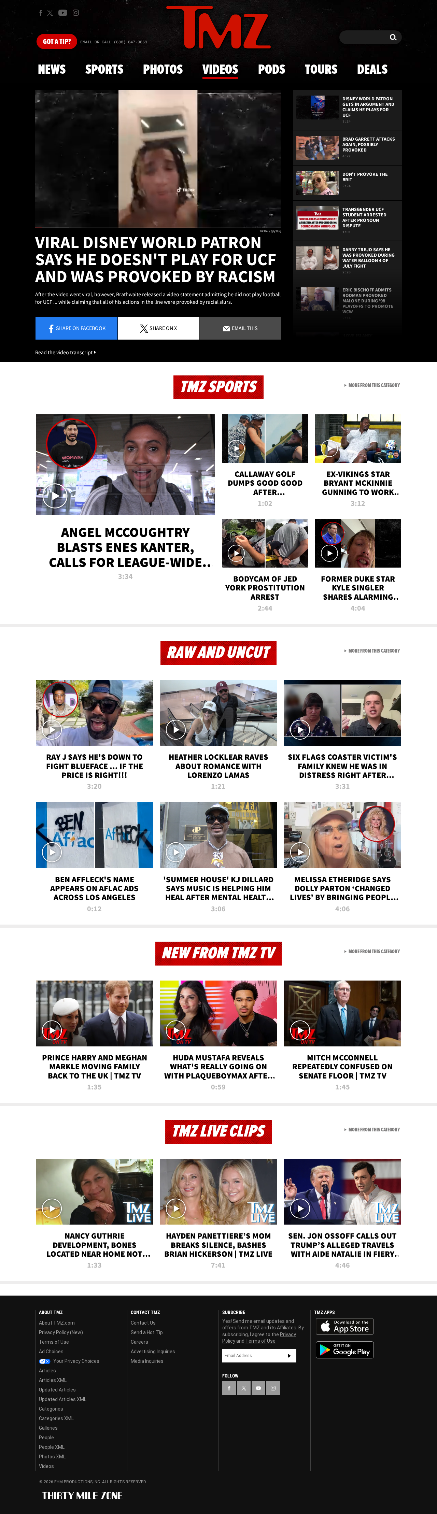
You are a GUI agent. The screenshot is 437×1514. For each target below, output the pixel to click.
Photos (163, 70)
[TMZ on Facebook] (40, 13)
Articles (47, 1370)
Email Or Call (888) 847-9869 (113, 42)
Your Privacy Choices (75, 1361)
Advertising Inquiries (153, 1351)
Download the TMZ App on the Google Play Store (345, 1350)
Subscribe (289, 1355)
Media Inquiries (147, 1361)
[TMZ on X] (51, 13)
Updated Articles (57, 1389)
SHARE (163, 328)
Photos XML (52, 1456)
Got (57, 42)
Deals (372, 70)
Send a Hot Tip (147, 1332)
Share (80, 328)
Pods (271, 70)
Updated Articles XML (62, 1399)
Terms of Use (54, 1342)
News (52, 70)
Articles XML (53, 1380)
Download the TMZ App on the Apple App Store (345, 1326)
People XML (52, 1447)
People (46, 1437)
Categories (51, 1409)
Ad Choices (51, 1351)
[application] (158, 159)
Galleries (48, 1428)
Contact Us (143, 1323)
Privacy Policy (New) (61, 1332)
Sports (104, 70)
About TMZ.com (57, 1323)
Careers (139, 1342)
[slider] (158, 228)
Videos (220, 70)
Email (244, 328)
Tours (321, 70)
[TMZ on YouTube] (258, 1388)
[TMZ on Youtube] (63, 12)
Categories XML (56, 1418)
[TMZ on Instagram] (76, 12)
